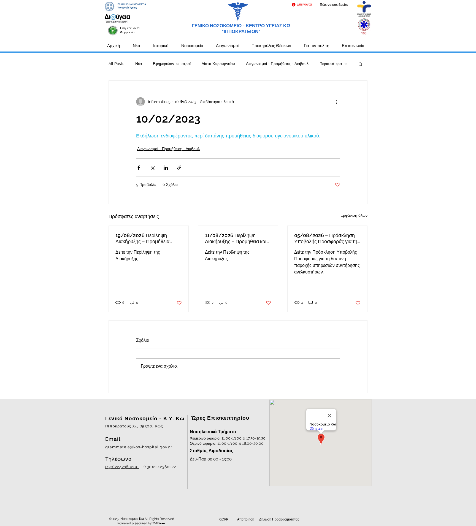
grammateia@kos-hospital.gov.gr (138, 447)
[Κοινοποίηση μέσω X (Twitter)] (152, 167)
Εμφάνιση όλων (353, 215)
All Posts (116, 63)
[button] (301, 4)
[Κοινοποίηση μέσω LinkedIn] (165, 167)
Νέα (138, 63)
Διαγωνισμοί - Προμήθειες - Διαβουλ (277, 63)
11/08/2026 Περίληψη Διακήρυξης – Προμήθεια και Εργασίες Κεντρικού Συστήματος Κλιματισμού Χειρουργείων (235, 238)
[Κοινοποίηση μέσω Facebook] (138, 167)
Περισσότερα (331, 63)
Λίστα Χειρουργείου (218, 63)
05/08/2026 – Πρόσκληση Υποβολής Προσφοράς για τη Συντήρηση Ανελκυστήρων (325, 238)
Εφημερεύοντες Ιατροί (172, 63)
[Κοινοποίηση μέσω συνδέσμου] (179, 167)
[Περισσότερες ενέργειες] (336, 101)
